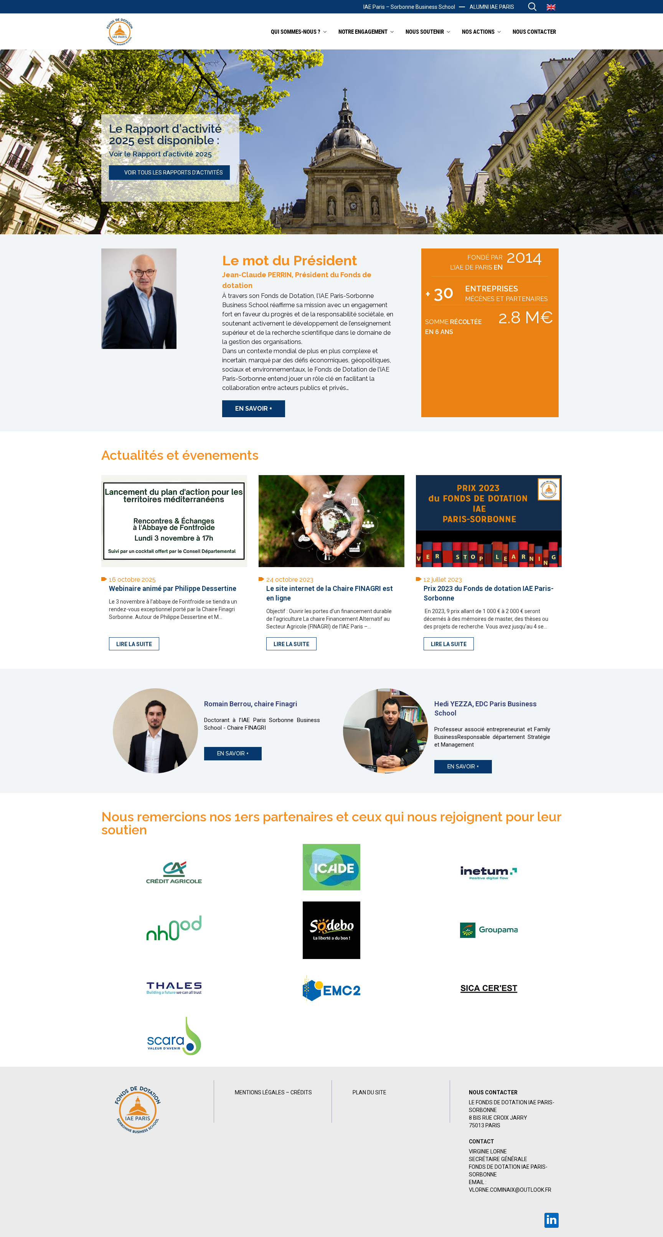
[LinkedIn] (551, 1220)
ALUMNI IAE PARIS (492, 7)
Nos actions (478, 31)
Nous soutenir (425, 31)
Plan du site (369, 1092)
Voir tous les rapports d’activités (173, 172)
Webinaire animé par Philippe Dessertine (172, 588)
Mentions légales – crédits (273, 1092)
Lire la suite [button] (134, 644)
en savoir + (233, 753)
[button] (253, 408)
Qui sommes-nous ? (295, 31)
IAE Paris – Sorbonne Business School (409, 7)
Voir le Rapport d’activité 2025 (160, 154)
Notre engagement (363, 31)
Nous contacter (534, 31)
